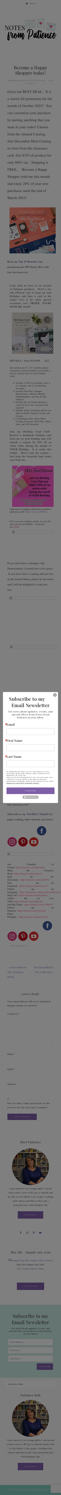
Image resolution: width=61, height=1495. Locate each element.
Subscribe (30, 791)
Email (11, 724)
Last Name (14, 757)
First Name (14, 740)
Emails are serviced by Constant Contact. (23, 783)
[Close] (52, 695)
